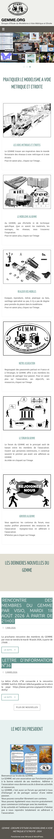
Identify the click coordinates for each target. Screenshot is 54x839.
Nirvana (28, 835)
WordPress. (38, 835)
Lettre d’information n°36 (27, 662)
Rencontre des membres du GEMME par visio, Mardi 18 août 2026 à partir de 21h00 (27, 611)
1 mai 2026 (10, 627)
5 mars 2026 (11, 671)
